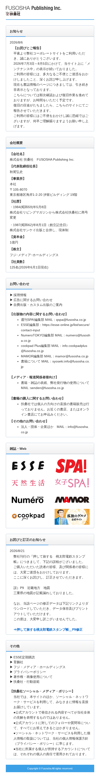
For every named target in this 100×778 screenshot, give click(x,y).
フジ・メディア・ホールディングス (39, 667)
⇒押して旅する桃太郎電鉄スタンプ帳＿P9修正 (48, 629)
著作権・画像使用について (33, 677)
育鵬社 (18, 662)
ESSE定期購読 (24, 657)
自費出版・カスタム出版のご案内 (37, 305)
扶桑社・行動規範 (26, 681)
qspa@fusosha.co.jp (71, 319)
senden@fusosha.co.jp (47, 388)
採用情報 (20, 295)
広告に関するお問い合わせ (33, 300)
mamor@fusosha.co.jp (71, 356)
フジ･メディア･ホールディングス (34, 255)
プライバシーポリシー (29, 672)
